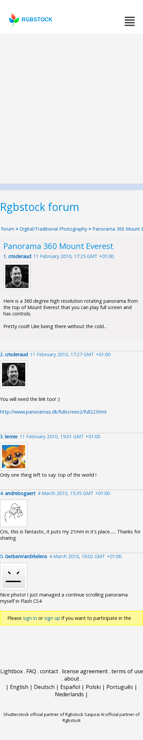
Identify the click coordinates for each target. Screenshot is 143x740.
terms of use (127, 671)
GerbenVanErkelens (26, 556)
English (19, 687)
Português (119, 687)
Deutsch (44, 687)
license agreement (85, 671)
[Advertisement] (71, 108)
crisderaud (19, 256)
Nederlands (69, 694)
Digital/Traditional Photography (54, 229)
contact (49, 671)
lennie (11, 436)
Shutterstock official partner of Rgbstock (43, 714)
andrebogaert (20, 493)
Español (70, 687)
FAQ (31, 671)
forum (7, 229)
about (71, 678)
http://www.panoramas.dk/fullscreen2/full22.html (53, 412)
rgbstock (37, 19)
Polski (93, 687)
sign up (52, 618)
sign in (30, 618)
